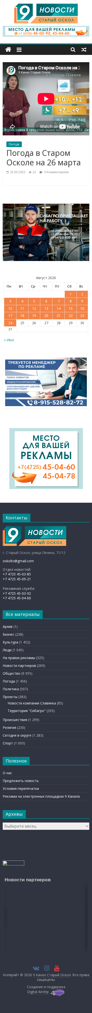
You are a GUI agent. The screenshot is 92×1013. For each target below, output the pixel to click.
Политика (11, 689)
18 (22, 315)
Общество (11, 673)
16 (82, 308)
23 (82, 315)
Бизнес (8, 634)
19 (34, 315)
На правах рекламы (19, 657)
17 (10, 315)
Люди (7, 650)
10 (10, 308)
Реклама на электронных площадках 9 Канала (41, 796)
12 (34, 308)
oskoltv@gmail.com (18, 561)
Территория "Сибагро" (27, 710)
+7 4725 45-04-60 (17, 598)
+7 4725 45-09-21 (17, 579)
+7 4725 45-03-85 (17, 574)
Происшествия (15, 719)
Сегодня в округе (17, 735)
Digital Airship (38, 991)
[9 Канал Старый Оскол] (8, 49)
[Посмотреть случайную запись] (84, 49)
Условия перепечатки (21, 788)
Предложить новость (21, 780)
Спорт (8, 743)
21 (59, 315)
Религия (9, 727)
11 (22, 308)
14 (59, 308)
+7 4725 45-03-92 (17, 593)
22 (71, 315)
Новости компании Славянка (32, 703)
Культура (10, 642)
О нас (7, 773)
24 (10, 323)
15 (71, 308)
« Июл (9, 340)
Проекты (10, 696)
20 (46, 315)
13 (46, 308)
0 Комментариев (55, 172)
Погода (14, 144)
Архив (8, 626)
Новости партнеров (19, 665)
